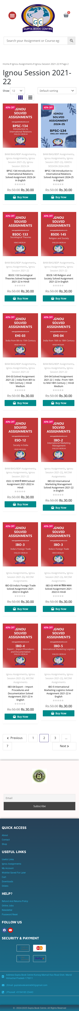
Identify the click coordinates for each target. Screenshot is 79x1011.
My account (8, 868)
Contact (6, 839)
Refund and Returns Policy (15, 901)
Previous (16, 738)
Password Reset (10, 914)
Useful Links (8, 859)
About (5, 835)
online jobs (8, 905)
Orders (5, 886)
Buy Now (22, 197)
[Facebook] (4, 930)
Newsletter (7, 910)
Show (6, 90)
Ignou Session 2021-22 (47, 64)
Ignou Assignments (22, 64)
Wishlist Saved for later (14, 872)
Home (6, 64)
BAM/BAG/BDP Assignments (20, 154)
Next (63, 746)
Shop (4, 844)
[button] (12, 15)
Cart (4, 877)
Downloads (7, 881)
